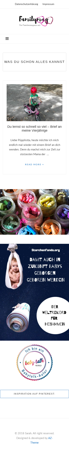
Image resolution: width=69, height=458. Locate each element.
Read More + (34, 164)
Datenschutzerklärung (26, 4)
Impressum (48, 4)
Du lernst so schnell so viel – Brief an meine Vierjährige (34, 128)
